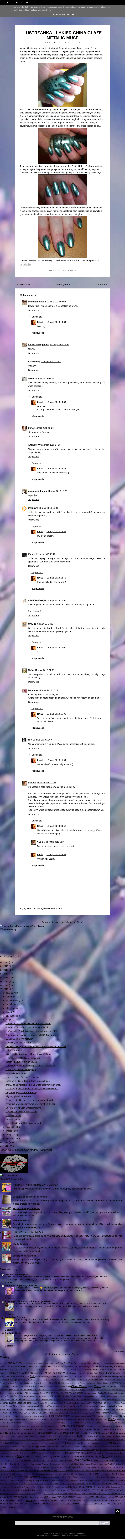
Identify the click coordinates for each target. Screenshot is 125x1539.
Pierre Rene (79, 1464)
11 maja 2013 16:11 (45, 554)
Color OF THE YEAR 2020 (114, 1390)
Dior (92, 1396)
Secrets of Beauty (9, 1480)
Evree (54, 1403)
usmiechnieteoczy (37, 491)
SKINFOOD (38, 1484)
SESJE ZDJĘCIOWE (60, 1480)
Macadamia (89, 1436)
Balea (122, 1369)
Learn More (58, 14)
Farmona (81, 1403)
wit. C (23, 1500)
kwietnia (10, 1127)
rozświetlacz (56, 1477)
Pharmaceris (36, 1464)
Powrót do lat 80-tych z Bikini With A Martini (26, 1027)
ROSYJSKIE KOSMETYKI (29, 1477)
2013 (6, 989)
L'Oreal (73, 1429)
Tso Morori (19, 1494)
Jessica (97, 1416)
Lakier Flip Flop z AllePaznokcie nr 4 (23, 1123)
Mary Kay (25, 1443)
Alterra (14, 1366)
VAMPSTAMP (15, 1497)
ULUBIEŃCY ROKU (51, 1494)
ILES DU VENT (73, 1413)
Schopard (92, 1477)
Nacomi (30, 1449)
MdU (90, 1443)
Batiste (73, 1373)
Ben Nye (57, 1376)
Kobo (33, 1423)
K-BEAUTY (46, 1420)
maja (8, 1020)
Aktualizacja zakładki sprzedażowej (22, 1058)
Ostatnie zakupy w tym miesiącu (21, 1062)
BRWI (60, 1383)
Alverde (21, 1366)
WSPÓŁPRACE (52, 1500)
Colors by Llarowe (7, 1393)
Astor (48, 1370)
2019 (6, 966)
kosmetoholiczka (37, 302)
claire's (115, 1386)
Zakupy (36, 1503)
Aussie (67, 1370)
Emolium (90, 1400)
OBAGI (27, 1453)
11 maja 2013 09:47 (44, 378)
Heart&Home (75, 1410)
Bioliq (28, 1380)
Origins (98, 1456)
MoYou (91, 1446)
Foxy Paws (54, 1406)
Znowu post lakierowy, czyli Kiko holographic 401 (29, 1100)
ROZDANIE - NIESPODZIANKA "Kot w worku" (35, 1185)
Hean (67, 1409)
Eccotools (51, 1400)
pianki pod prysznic (66, 1464)
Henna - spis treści (14, 1277)
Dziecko (44, 1400)
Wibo (17, 1500)
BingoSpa (116, 1376)
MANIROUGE (83, 1440)
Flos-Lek (17, 1406)
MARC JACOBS (7, 1443)
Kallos (54, 1419)
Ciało (97, 1386)
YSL (123, 1500)
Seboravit (113, 1477)
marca (9, 1131)
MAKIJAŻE (61, 1439)
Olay (117, 1453)
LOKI (2, 1436)
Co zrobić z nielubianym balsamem (30, 1197)
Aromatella (120, 1366)
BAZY (84, 1373)
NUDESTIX (9, 1453)
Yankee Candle (100, 1500)
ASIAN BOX (41, 1370)
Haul (61, 1410)
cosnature (36, 1393)
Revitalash (105, 1474)
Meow (113, 1442)
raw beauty (27, 1474)
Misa (30, 1446)
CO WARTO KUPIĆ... (29, 1390)
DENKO (16, 1396)
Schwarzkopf (102, 1477)
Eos (96, 1399)
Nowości (121, 1449)
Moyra (98, 1446)
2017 (6, 974)
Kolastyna (52, 1423)
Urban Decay (100, 1494)
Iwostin (41, 1416)
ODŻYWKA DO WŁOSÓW (82, 1453)
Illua (90, 1413)
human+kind (48, 1413)
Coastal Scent (45, 1390)
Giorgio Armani (73, 1406)
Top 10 (42, 1490)
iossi (21, 1416)
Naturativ (106, 1450)
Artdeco (4, 1369)
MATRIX (64, 1443)
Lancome (16, 1433)
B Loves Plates (112, 1370)
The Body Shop (85, 1487)
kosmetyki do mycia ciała (10, 1426)
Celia (48, 1386)
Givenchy (84, 1406)
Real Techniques (39, 1474)
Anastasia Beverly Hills (36, 1366)
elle (30, 740)
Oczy (33, 1452)
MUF (117, 1446)
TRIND (106, 1490)
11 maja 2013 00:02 (56, 302)
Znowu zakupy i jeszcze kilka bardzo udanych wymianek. (33, 1085)
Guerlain (31, 1409)
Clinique (12, 1390)
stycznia (10, 1138)
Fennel (118, 1403)
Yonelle (111, 1500)
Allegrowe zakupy (21, 1220)
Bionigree (42, 1380)
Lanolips (24, 1433)
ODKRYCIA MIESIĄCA (60, 1453)
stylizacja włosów (7, 1487)
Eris (117, 1399)
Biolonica (34, 1380)
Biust (59, 1380)
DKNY (97, 1396)
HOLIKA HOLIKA (118, 1410)
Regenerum (83, 1474)
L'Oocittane (64, 1430)
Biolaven (21, 1380)
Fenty (123, 1403)
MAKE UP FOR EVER (20, 1440)
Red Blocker (72, 1474)
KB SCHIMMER (69, 1419)
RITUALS (12, 1477)
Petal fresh (120, 1461)
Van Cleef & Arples (29, 1497)
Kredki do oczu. (91, 1426)
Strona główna (63, 284)
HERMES (99, 1409)
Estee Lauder (23, 1403)
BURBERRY (115, 1383)
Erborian (111, 1400)
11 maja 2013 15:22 (57, 491)
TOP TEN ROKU (96, 1490)
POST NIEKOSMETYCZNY (51, 1470)
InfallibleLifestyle (37, 600)
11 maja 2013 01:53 (59, 344)
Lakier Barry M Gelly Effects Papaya (23, 1108)
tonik (16, 1490)
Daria (31, 428)
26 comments (75, 43)
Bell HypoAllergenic (44, 1376)
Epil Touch (102, 1400)
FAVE (95, 1403)
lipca (8, 1012)
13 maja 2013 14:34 (56, 322)
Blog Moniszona (61, 1533)
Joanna (115, 1416)
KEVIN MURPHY (101, 1420)
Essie (13, 1402)
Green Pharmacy (18, 1409)
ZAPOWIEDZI (47, 1504)
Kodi (38, 1423)
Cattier (39, 1386)
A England (51, 1363)
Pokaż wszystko (119, 1351)
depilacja (25, 1396)
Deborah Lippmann (116, 1393)
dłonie (103, 1396)
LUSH (49, 1436)
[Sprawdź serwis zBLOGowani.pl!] (8, 1175)
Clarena (121, 1386)
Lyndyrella (72, 1436)
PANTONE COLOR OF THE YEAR (39, 1460)
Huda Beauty (37, 1413)
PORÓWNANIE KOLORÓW (23, 1470)
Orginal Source (67, 1456)
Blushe (95, 1380)
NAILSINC (53, 1450)
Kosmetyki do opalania (29, 1426)
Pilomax (87, 1464)
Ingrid (117, 1413)
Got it (70, 14)
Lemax (82, 1433)
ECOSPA (64, 1400)
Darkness (33, 690)
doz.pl (120, 1396)
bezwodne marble (85, 1376)
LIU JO (116, 1433)
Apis (66, 1367)
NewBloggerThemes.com (79, 1535)
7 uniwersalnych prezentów (35, 1363)
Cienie (109, 1386)
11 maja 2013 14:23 (51, 445)
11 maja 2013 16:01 (48, 508)
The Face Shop (100, 1487)
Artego (12, 1370)
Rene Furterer (94, 1474)
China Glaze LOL (13, 1050)
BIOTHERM (51, 1380)
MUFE (122, 1446)
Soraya (81, 1483)
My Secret (21, 1450)
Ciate (103, 1386)
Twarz (40, 1493)
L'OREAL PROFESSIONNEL (90, 1429)
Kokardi (44, 1423)
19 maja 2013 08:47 (55, 842)
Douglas (109, 1396)
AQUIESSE (72, 1367)
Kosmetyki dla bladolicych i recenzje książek (28, 1301)
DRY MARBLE (35, 1400)
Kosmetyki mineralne (72, 1425)
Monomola (70, 1446)
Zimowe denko (12, 1119)
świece (61, 1487)
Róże (65, 1477)
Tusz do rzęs (30, 1494)
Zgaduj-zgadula (87, 1504)
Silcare (98, 1480)
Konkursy (61, 1423)
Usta (109, 1493)
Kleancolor (19, 1423)
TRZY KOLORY (117, 1490)
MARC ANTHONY (118, 1440)
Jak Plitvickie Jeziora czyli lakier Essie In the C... (29, 1054)
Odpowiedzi (37, 317)
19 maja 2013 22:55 (56, 854)
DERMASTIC (55, 1396)
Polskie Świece (63, 1467)
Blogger (75, 1354)
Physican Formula (50, 1464)
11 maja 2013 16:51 (56, 600)
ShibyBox (74, 1480)
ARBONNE (81, 1367)
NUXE (16, 1453)
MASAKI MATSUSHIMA (38, 1443)
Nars (76, 1450)
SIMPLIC (16, 1484)
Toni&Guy (9, 1490)
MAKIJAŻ (49, 1440)
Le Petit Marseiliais (70, 1433)
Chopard (90, 1386)
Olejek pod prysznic (8, 1457)
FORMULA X (44, 1406)
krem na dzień (13, 1430)
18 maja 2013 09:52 (56, 826)
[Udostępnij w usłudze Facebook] (29, 264)
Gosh (8, 1409)
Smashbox (53, 1484)
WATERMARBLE (118, 1497)
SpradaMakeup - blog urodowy (21, 1285)
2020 (6, 962)
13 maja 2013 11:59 (42, 740)
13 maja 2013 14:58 (56, 578)
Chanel (68, 1386)
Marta (31, 378)
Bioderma (5, 1379)
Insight (16, 1416)
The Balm (73, 1487)
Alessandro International (115, 1363)
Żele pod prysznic (12, 1507)
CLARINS (4, 1390)
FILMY (3, 1406)
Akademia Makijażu (96, 1363)
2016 (6, 977)
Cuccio (43, 1393)
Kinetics (118, 1420)
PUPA (122, 1470)
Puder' (116, 1471)
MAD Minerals (100, 1436)
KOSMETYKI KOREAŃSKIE (48, 1426)
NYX (21, 1453)
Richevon (121, 1474)
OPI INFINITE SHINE (32, 1456)
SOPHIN (73, 1484)
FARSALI (89, 1403)
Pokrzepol (24, 1467)
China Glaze (62, 270)
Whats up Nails (7, 1500)
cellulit (62, 1386)
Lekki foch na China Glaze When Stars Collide (28, 1023)
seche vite (121, 1477)
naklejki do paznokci (66, 1450)
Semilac (21, 1480)
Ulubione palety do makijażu (72, 1494)
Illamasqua (84, 1413)
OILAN (112, 1453)
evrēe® (60, 1403)
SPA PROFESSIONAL (93, 1484)
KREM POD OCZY (39, 1429)
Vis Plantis (86, 1497)
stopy (123, 1484)
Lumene (34, 1436)
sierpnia (10, 1008)
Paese (114, 1456)
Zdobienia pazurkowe (68, 1503)
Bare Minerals (31, 1373)
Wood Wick (39, 1500)
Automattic (49, 1535)
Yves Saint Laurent (22, 1504)
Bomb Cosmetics (117, 1380)
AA (58, 1363)
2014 (6, 985)
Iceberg (57, 1413)
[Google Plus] (22, 2)
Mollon (63, 1446)
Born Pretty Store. (7, 1383)
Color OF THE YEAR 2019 (93, 1390)
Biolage (13, 1380)
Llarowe (122, 1433)
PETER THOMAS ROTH (11, 1464)
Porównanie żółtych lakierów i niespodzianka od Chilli (31, 1031)
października (12, 1000)
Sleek (45, 1484)
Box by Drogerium (41, 1383)
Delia (9, 1396)
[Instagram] (26, 2)
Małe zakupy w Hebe (15, 1073)
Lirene (109, 1433)
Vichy (54, 1497)
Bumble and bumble (71, 1383)
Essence (4, 1403)
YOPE (118, 1500)
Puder (110, 1470)
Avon (95, 1369)
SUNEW (18, 1487)
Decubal (3, 1396)
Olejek (122, 1453)
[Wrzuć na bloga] (24, 264)
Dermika (66, 1396)
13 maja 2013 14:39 (56, 402)
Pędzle (26, 1464)
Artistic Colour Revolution (25, 1370)
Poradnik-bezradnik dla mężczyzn (94, 1467)
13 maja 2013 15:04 (56, 760)
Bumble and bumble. (88, 1383)
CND (18, 1390)
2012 (6, 1142)
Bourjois (27, 1383)
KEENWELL (81, 1420)
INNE (10, 1416)
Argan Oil (90, 1367)
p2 (109, 1456)
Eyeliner (67, 1403)
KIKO (111, 1419)
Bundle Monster (103, 1383)
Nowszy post (23, 284)
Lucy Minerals (23, 1436)
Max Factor (73, 1443)
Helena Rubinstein (87, 1410)
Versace (40, 1497)
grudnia (10, 993)
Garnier (63, 1406)
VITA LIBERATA (96, 1497)
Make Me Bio (5, 1440)
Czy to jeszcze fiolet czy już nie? (21, 1111)
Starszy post (102, 284)
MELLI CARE (103, 1443)
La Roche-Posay (117, 1429)
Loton (7, 1436)
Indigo (100, 1413)
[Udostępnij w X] (27, 264)
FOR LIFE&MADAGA (29, 1406)
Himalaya (108, 1410)
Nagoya (37, 1450)
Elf (85, 1400)
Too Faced (33, 1490)
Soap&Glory (64, 1484)
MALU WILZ (73, 1440)
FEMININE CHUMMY (106, 1403)
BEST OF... (72, 1376)
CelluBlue (55, 1386)
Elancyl (80, 1399)
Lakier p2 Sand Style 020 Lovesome (23, 1077)
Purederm (4, 1474)
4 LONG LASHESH (14, 1363)
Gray (30, 624)
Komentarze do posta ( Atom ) (68, 922)
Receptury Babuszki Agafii (56, 1474)
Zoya (113, 1503)
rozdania (46, 1477)
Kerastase (90, 1420)
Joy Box (24, 1420)
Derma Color (34, 1396)
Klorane (27, 1423)
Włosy (30, 1500)
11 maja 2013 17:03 (43, 624)
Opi (19, 1456)
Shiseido (83, 1480)
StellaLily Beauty (14, 1333)
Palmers (11, 1461)
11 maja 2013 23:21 (48, 690)
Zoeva (107, 1504)
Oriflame (89, 1456)
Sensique (30, 1480)
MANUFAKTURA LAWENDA (100, 1440)
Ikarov (63, 1413)
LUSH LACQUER (60, 1436)
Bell (32, 1376)
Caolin (26, 1386)
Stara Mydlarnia (113, 1484)
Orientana (79, 1456)
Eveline (33, 1403)
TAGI (66, 1487)
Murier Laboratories (8, 1450)
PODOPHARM (13, 1467)
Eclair (58, 1400)
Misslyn (36, 1446)
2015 (6, 981)
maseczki (51, 1443)
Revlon (114, 1474)
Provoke (96, 1470)
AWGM (101, 1370)
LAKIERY (6, 1432)
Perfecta (102, 1461)
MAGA (117, 1436)
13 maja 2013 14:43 (56, 468)
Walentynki (107, 1497)
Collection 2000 (57, 1390)
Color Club (77, 1389)
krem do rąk (116, 1426)
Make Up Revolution (37, 1440)
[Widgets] (117, 1511)
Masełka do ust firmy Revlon (19, 1039)
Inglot (112, 1413)
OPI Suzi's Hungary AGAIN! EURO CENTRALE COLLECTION (35, 1046)
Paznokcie (72, 270)
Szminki (55, 1487)
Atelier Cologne (57, 1370)
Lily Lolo (97, 1433)
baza (79, 1373)
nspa (2, 1453)
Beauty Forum (106, 1373)
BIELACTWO (97, 1376)
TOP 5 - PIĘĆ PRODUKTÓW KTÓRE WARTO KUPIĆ (66, 1490)
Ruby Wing (73, 1477)
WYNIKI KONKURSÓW (71, 1500)
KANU (59, 1420)
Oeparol (97, 1453)
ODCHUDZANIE (43, 1453)
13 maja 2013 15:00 (56, 647)
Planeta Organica (99, 1464)
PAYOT (70, 1461)
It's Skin (34, 1416)
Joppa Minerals (15, 1420)
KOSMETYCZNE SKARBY (114, 1423)
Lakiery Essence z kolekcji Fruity (28, 1232)
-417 (2, 1363)
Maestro (110, 1436)
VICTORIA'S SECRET (66, 1497)
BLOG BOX (87, 1380)
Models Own (53, 1446)
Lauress (56, 1433)
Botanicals (19, 1383)
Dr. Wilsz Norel (22, 1399)
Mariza (18, 1443)
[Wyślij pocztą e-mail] (21, 264)
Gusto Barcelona (42, 1410)
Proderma (70, 1471)
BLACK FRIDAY (76, 1380)
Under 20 (89, 1494)
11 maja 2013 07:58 (51, 361)
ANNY (50, 1366)
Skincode (30, 1484)
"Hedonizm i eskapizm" (17, 1274)
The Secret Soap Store (116, 1487)
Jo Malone (106, 1416)
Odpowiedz (33, 310)
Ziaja (96, 1504)
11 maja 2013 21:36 (44, 670)
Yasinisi (32, 782)
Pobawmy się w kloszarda (18, 1042)
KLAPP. (10, 1423)
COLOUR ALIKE (23, 1393)
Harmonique (54, 1410)
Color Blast (67, 1390)
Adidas (84, 1363)
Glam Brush (93, 1406)
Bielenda (107, 1376)
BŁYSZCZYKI (104, 1380)
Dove (115, 1396)
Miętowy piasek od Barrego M (19, 1096)
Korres (76, 1423)
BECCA (26, 1376)
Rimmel (4, 1477)
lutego (9, 1134)
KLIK (80, 166)
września (10, 1004)
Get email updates (62, 1517)
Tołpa (2, 1490)
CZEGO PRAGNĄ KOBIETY (73, 1393)
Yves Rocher (6, 1504)
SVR (24, 1487)
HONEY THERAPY (9, 1413)
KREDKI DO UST (104, 1426)
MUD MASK (110, 1446)
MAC (80, 1436)
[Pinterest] (17, 2)
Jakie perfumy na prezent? (26, 1319)
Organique (54, 1456)
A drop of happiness (38, 344)
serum (48, 1480)
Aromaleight (109, 1366)
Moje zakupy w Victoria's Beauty (21, 1092)
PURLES (12, 1474)
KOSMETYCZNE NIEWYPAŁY (92, 1423)
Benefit (64, 1376)
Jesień (90, 1416)
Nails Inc (45, 1450)
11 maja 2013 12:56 (44, 428)
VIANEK (48, 1497)
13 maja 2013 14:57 (56, 531)
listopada (11, 997)
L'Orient (106, 1429)
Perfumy (110, 1460)
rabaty (19, 1474)
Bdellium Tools (93, 1373)
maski (57, 1443)
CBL (44, 1386)
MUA (103, 1446)
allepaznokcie (5, 1367)
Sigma (91, 1480)
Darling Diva (103, 1393)
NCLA (113, 1449)
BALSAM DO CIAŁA (9, 1373)
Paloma (18, 1461)
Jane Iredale (76, 1416)
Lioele (103, 1433)
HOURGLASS (24, 1413)
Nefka (31, 670)
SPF (104, 1484)
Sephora (40, 1480)
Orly (105, 1456)
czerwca (10, 1016)
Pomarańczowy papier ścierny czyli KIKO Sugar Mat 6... (32, 1035)
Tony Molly (23, 1490)
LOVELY (13, 1436)
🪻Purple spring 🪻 (23, 1288)
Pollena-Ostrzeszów (49, 1467)
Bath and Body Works (59, 1373)
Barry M (43, 1373)
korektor (69, 1423)
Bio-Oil (122, 1376)
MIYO (43, 1446)
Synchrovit (37, 1487)
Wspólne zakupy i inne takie (26, 1208)
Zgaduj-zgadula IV (22, 1244)
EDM (71, 1399)
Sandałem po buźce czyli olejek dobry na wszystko (30, 1065)
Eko (75, 1400)
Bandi (22, 1373)
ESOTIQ (122, 1400)
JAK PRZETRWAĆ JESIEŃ (57, 1416)
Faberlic (73, 1403)
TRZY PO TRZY (7, 1494)
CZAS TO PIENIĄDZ (54, 1393)
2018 (6, 970)
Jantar (84, 1416)
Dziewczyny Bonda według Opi (20, 1069)
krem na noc (24, 1430)
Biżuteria (66, 1380)
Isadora (27, 1416)
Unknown (33, 508)
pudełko (103, 1471)
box (32, 1383)
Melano (95, 1443)
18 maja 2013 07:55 (46, 782)
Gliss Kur (113, 1406)
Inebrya (106, 1413)
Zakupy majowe (13, 1115)
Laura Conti (33, 1433)
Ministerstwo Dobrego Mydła (16, 1446)
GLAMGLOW (104, 1406)
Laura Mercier (45, 1433)
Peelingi (95, 1461)
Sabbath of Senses (15, 1317)
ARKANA (98, 1366)
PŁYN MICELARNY (116, 1464)
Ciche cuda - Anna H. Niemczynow (30, 1303)
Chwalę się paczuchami (24, 1256)
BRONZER (53, 1383)
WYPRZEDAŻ (87, 1500)
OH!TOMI (105, 1453)
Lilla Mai (88, 1433)
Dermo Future (76, 1396)
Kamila (31, 554)
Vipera (78, 1497)
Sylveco (29, 1487)
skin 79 (23, 1484)
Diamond (86, 1396)
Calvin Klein (19, 1386)
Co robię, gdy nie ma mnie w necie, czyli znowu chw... (31, 1088)
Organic (45, 1457)
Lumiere (42, 1436)
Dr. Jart (11, 1400)
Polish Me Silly (35, 1467)
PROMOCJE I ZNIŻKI (83, 1471)
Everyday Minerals (44, 1403)
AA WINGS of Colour (70, 1363)
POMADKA (75, 1467)
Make (123, 1436)
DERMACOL (44, 1396)
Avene (88, 1369)
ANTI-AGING (59, 1367)
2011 (6, 1146)
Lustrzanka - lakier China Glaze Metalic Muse (27, 1081)
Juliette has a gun (35, 1420)
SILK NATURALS (109, 1480)
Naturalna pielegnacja (90, 1449)
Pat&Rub (62, 1460)
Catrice (33, 1386)
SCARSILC (83, 1477)
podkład (4, 1467)
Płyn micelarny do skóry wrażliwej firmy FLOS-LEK (30, 1104)
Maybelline (83, 1443)
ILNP (94, 1413)
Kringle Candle (54, 1430)
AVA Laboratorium (77, 1370)
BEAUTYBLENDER (14, 1376)
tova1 (64, 43)
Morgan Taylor (81, 1446)
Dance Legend (91, 1393)
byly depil (10, 1386)
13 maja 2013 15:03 (56, 714)
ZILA (101, 1504)
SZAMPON (47, 1487)
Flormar (9, 1406)
